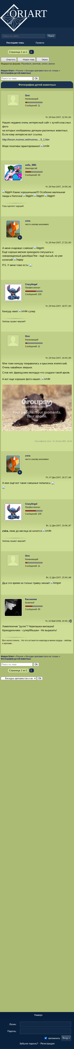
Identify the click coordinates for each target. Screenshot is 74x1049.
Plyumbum (26, 64)
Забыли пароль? (28, 1043)
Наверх (38, 1015)
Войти (63, 3)
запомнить (54, 1038)
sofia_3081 (30, 165)
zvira (27, 221)
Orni (27, 95)
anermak (36, 64)
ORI (31, 13)
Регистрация (47, 1043)
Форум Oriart (7, 70)
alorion (51, 64)
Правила (40, 43)
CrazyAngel (31, 284)
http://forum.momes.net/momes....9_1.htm (26, 139)
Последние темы (56, 3)
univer (44, 64)
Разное (19, 70)
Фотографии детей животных (16, 73)
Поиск (51, 36)
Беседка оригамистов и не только (42, 70)
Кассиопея (31, 599)
